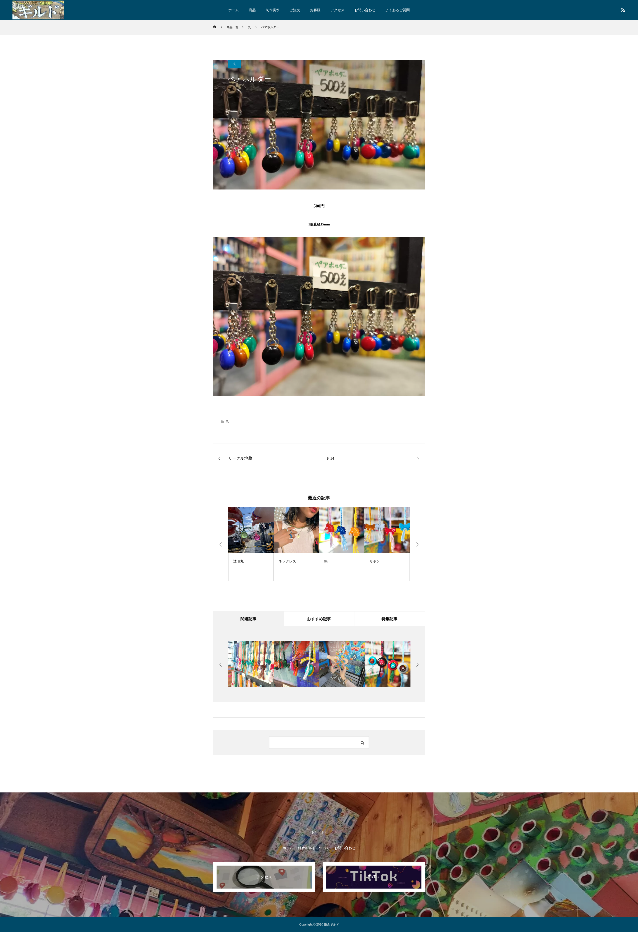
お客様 (315, 10)
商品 (252, 10)
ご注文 (295, 10)
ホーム (233, 10)
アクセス (337, 10)
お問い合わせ (364, 10)
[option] (254, 544)
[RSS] (623, 9)
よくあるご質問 (397, 10)
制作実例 (273, 10)
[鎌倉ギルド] (38, 9)
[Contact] (323, 832)
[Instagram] (314, 832)
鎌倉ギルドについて (313, 848)
